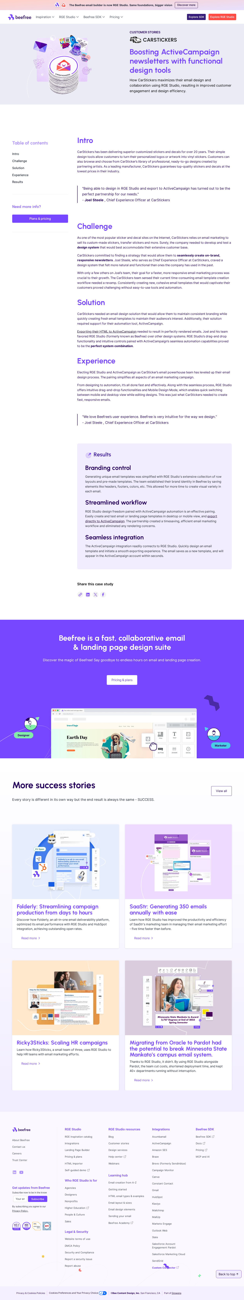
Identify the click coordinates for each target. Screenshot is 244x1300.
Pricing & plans (122, 680)
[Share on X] (95, 595)
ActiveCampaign (161, 1143)
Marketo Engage (162, 1223)
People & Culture (75, 1214)
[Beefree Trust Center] (16, 1226)
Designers (71, 1194)
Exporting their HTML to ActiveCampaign (106, 331)
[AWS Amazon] (36, 1226)
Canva (155, 1176)
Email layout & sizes (120, 1202)
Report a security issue (78, 1259)
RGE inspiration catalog (78, 1136)
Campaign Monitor (163, 1170)
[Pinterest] (21, 1172)
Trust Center (19, 1160)
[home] (19, 17)
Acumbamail (159, 1136)
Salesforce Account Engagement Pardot (164, 1246)
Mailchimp (158, 1210)
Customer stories (118, 1143)
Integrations (72, 1143)
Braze (155, 1156)
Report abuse (73, 1265)
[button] (46, 17)
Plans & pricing (40, 218)
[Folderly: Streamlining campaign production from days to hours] (65, 861)
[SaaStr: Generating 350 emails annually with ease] (178, 861)
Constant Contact (162, 1183)
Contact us (18, 1146)
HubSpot (157, 1197)
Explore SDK (196, 16)
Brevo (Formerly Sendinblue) (169, 1163)
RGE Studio (73, 1129)
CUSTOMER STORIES (145, 32)
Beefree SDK (205, 1129)
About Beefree (21, 1140)
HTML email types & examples (126, 1196)
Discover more (186, 4)
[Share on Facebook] (103, 595)
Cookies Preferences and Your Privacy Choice (74, 1292)
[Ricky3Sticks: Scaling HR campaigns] (65, 998)
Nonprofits (71, 1201)
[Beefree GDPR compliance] (26, 1226)
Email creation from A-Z (122, 1182)
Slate (155, 1237)
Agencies (70, 1188)
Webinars (113, 1163)
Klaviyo (156, 1203)
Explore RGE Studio (222, 16)
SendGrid (157, 1260)
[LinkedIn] (14, 1172)
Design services (117, 1150)
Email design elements (121, 1209)
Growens (176, 1293)
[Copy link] (80, 595)
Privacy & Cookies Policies (30, 1293)
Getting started (117, 1189)
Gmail (155, 1190)
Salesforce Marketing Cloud (168, 1254)
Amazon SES (159, 1150)
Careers (17, 1153)
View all (221, 791)
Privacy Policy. (20, 1210)
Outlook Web (159, 1230)
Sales (68, 1221)
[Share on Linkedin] (88, 595)
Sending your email (119, 1216)
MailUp (156, 1217)
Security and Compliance (79, 1252)
